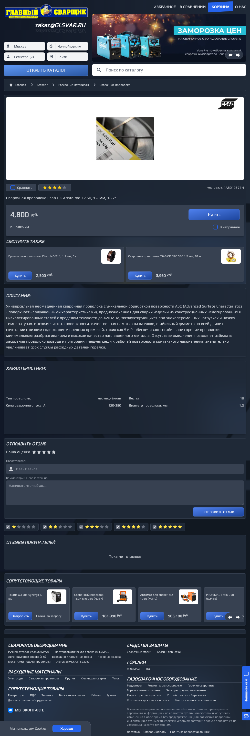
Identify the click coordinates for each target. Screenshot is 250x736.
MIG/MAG (133, 668)
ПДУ (33, 695)
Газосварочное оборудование (162, 678)
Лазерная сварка (109, 656)
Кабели (96, 695)
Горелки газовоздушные (143, 690)
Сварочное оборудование (37, 645)
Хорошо (67, 728)
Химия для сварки (93, 678)
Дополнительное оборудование (30, 700)
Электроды (15, 678)
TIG (148, 668)
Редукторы (134, 685)
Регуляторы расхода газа (144, 695)
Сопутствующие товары (36, 688)
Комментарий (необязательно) (27, 478)
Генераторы (16, 695)
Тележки (47, 695)
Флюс (116, 678)
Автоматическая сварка (72, 661)
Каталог (42, 85)
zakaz (60, 25)
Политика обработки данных (189, 732)
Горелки (136, 662)
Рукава (111, 695)
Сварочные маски (139, 652)
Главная (20, 85)
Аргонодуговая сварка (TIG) (27, 656)
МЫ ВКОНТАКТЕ (29, 710)
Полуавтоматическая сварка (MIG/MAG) (82, 652)
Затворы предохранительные (186, 690)
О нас (240, 6)
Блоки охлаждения (72, 695)
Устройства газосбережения (186, 695)
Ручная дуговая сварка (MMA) (28, 652)
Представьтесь (16, 461)
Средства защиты (147, 645)
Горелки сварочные (201, 685)
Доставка (133, 732)
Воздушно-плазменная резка (72, 656)
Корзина (220, 6)
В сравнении (193, 6)
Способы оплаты (155, 732)
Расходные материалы (73, 85)
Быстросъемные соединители (195, 700)
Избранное (165, 6)
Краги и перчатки (169, 652)
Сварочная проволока (115, 85)
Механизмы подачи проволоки (29, 661)
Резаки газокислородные (164, 685)
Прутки (70, 678)
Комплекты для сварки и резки (148, 700)
